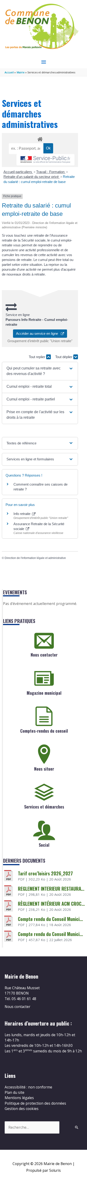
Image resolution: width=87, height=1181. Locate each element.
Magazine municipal (44, 693)
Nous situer (44, 769)
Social (44, 845)
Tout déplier (64, 357)
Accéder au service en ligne (38, 333)
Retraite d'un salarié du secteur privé (31, 177)
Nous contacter (44, 655)
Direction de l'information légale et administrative (35, 558)
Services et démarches (44, 807)
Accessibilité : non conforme (28, 1087)
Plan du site (14, 1092)
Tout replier (37, 357)
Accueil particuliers (18, 172)
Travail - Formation (50, 172)
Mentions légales (19, 1097)
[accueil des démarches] (39, 138)
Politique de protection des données (35, 1103)
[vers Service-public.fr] (45, 159)
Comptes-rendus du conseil (44, 731)
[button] (40, 371)
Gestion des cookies (22, 1108)
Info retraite (22, 514)
